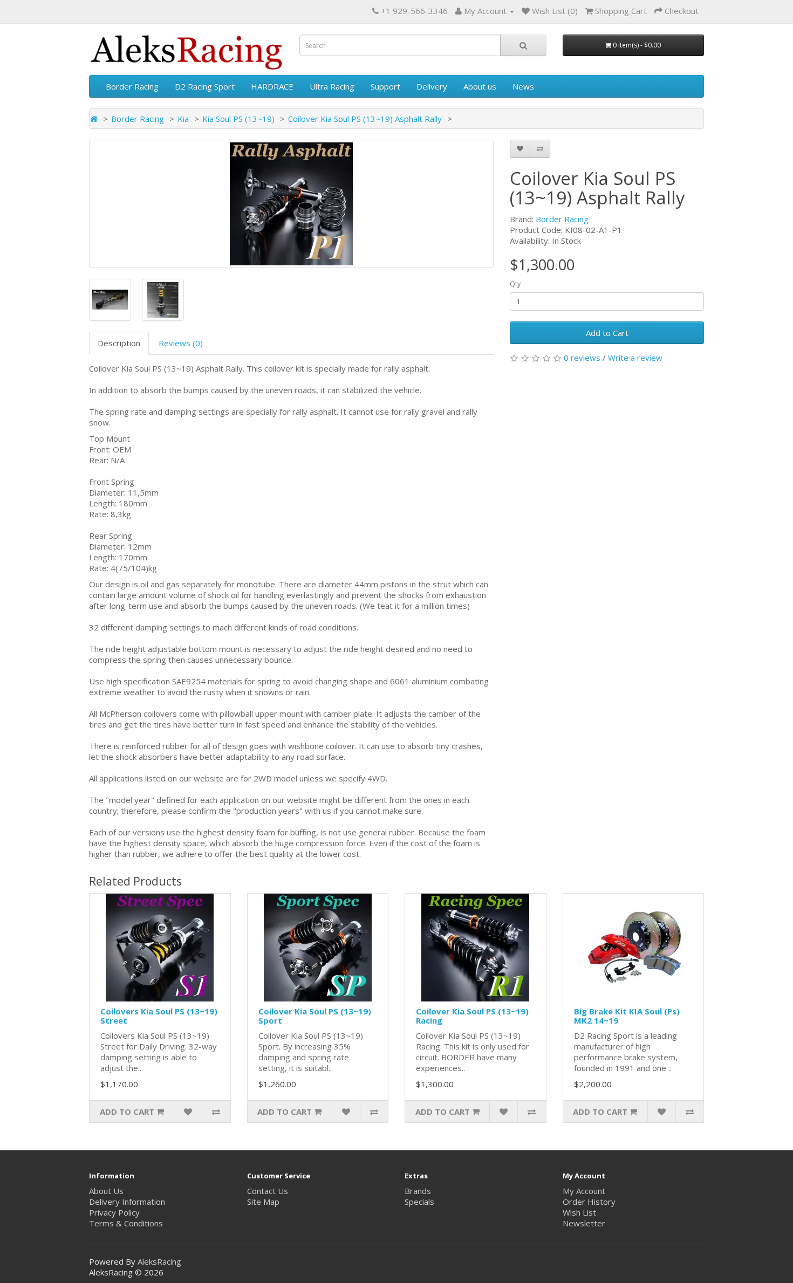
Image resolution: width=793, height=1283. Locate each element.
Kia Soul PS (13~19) (238, 118)
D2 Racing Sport (205, 86)
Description (119, 343)
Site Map (263, 1201)
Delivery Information (127, 1201)
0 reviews (582, 357)
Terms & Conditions (126, 1223)
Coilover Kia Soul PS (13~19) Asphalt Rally (365, 118)
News (523, 86)
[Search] (523, 45)
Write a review (635, 357)
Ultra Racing (332, 86)
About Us (106, 1190)
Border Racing (132, 86)
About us (479, 86)
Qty (515, 284)
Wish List (579, 1212)
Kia (183, 118)
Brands (418, 1190)
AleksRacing (159, 1261)
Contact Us (267, 1190)
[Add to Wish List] (520, 149)
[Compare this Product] (540, 149)
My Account (584, 1190)
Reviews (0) (181, 343)
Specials (419, 1201)
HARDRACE (272, 86)
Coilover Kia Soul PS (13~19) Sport (314, 1016)
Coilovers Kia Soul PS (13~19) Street (158, 1016)
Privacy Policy (114, 1212)
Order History (589, 1201)
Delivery (431, 86)
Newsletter (584, 1223)
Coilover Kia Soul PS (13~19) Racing (472, 1016)
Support (385, 86)
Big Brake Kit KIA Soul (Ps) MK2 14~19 (627, 1016)
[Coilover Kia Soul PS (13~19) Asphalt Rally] (291, 204)
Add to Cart (607, 332)
